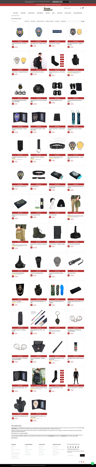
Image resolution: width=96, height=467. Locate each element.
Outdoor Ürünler (68, 13)
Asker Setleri (59, 13)
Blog (12, 451)
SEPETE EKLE (20, 41)
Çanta (53, 13)
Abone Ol (82, 455)
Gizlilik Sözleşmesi (14, 456)
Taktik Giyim (23, 13)
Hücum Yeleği (27, 453)
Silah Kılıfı (26, 451)
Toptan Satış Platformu (15, 458)
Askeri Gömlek (41, 454)
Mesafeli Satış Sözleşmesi (15, 453)
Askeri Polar (41, 447)
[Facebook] (68, 447)
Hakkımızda (13, 446)
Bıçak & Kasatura (55, 447)
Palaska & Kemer (55, 446)
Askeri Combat (41, 453)
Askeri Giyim (15, 13)
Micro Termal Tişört (42, 449)
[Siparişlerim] (80, 8)
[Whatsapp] (78, 447)
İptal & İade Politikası (14, 454)
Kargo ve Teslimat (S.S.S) (15, 449)
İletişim (12, 447)
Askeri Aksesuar (31, 13)
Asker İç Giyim (41, 446)
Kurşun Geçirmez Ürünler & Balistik (58, 449)
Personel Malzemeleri (77, 13)
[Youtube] (73, 447)
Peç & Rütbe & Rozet (28, 449)
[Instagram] (70, 447)
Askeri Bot (48, 13)
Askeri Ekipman (40, 13)
